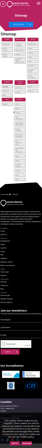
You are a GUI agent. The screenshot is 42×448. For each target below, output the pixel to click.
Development (32, 44)
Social (30, 57)
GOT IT (15, 443)
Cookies (18, 54)
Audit (17, 175)
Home (30, 86)
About (17, 108)
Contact (18, 171)
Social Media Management (19, 135)
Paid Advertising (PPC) (19, 142)
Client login (19, 87)
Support (18, 92)
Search (30, 48)
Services (18, 113)
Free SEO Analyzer (18, 165)
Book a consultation (32, 76)
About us (31, 91)
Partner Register (5, 55)
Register (5, 104)
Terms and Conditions (19, 44)
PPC (30, 61)
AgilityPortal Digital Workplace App (20, 60)
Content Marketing (18, 129)
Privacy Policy (19, 50)
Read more (26, 443)
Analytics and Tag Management (19, 150)
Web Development (19, 118)
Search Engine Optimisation (20, 123)
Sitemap (5, 86)
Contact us (6, 91)
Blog (4, 95)
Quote (17, 160)
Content (31, 52)
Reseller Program (5, 49)
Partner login (6, 44)
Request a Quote (31, 70)
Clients (18, 156)
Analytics (31, 65)
